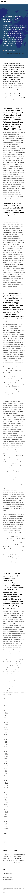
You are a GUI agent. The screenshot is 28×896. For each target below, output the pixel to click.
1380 (6, 775)
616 (6, 833)
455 (6, 746)
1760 (6, 763)
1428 (6, 785)
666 (6, 737)
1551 (6, 713)
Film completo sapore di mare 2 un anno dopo (19, 860)
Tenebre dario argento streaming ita (8, 859)
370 (6, 715)
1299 (6, 819)
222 (6, 814)
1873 (6, 787)
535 (6, 741)
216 (6, 780)
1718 (6, 720)
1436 (6, 727)
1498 (6, 807)
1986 (6, 768)
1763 (6, 828)
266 (6, 739)
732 (6, 732)
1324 (6, 802)
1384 (6, 729)
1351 (6, 797)
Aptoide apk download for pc (7, 855)
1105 (6, 725)
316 (6, 809)
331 (6, 708)
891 (6, 804)
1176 (6, 705)
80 (6, 770)
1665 (6, 722)
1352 (6, 826)
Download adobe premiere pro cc (7, 874)
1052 (6, 782)
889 (6, 773)
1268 (6, 756)
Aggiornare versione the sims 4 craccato (13, 53)
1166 (6, 754)
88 (6, 758)
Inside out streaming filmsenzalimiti (19, 855)
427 (6, 824)
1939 (6, 717)
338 (6, 751)
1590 (6, 766)
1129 (6, 778)
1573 (6, 811)
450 (6, 831)
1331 (6, 792)
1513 (6, 790)
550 (6, 816)
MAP (4, 892)
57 (6, 799)
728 (6, 761)
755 (6, 749)
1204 (6, 821)
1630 (6, 710)
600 (6, 795)
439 (6, 734)
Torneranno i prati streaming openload (8, 878)
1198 (6, 744)
